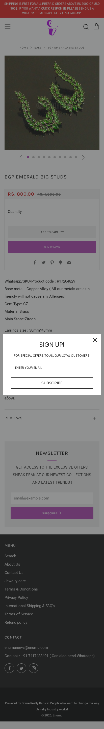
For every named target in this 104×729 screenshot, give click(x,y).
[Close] (95, 340)
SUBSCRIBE (52, 383)
